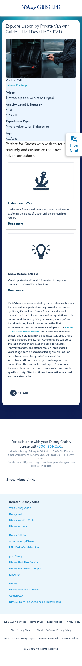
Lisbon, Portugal (17, 85)
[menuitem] (74, 139)
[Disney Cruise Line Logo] (41, 8)
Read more (16, 224)
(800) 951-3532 (49, 446)
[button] (19, 393)
